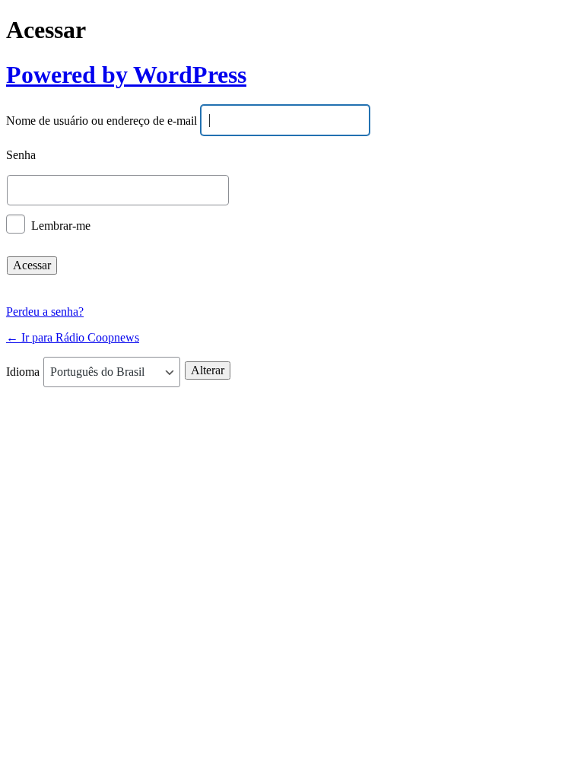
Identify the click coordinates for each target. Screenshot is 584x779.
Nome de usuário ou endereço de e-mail (101, 121)
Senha (21, 155)
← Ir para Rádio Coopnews (72, 337)
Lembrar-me (60, 224)
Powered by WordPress (126, 74)
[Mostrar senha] (532, 190)
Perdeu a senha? (45, 311)
